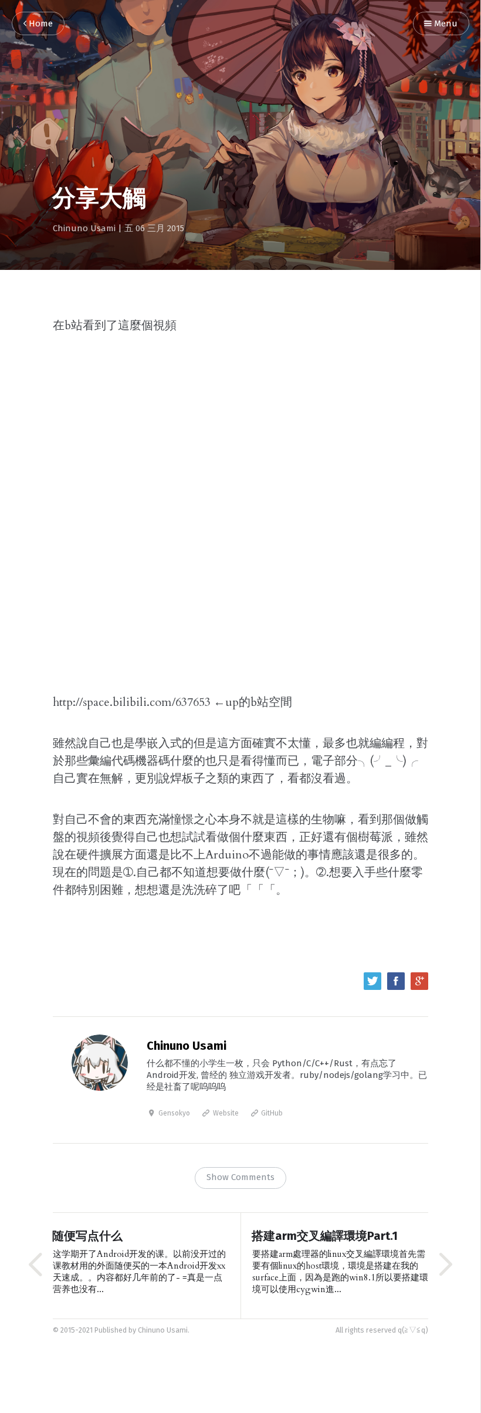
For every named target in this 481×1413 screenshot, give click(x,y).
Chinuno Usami (84, 228)
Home (39, 23)
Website (225, 1113)
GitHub (271, 1113)
